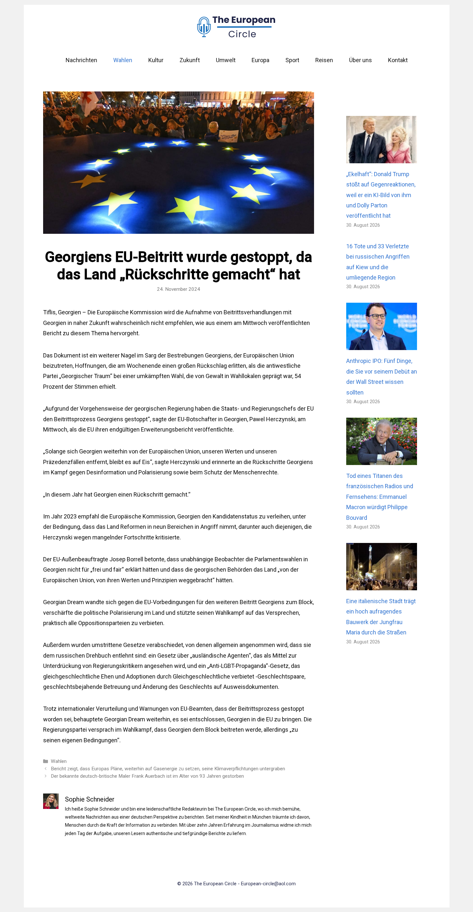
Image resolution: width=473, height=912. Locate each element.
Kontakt (398, 60)
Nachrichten (81, 60)
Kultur (155, 60)
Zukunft (190, 60)
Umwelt (226, 60)
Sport (292, 60)
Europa (260, 60)
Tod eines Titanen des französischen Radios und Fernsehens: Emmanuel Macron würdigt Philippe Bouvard (379, 496)
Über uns (360, 60)
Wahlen (122, 60)
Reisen (324, 60)
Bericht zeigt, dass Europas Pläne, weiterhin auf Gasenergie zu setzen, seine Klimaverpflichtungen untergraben (168, 769)
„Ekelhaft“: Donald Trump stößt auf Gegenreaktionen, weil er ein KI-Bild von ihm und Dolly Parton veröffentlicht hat (380, 195)
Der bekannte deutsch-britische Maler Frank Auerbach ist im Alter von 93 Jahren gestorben (147, 776)
